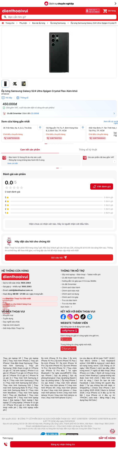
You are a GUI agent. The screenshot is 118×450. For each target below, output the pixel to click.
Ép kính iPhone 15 (49, 363)
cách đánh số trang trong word (97, 364)
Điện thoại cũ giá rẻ (21, 368)
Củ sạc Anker (47, 383)
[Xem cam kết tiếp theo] (114, 162)
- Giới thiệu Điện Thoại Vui (13, 328)
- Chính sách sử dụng (70, 294)
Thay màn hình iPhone (18, 361)
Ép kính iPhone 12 (57, 368)
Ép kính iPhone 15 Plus (65, 361)
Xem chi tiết (12, 163)
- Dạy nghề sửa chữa (11, 322)
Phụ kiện (23, 23)
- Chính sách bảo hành (70, 287)
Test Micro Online (88, 361)
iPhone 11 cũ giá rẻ (18, 373)
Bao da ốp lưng (38, 23)
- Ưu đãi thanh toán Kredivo (72, 278)
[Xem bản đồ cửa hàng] (40, 127)
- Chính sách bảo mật (70, 290)
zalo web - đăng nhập (99, 397)
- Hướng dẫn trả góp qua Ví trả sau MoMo (78, 281)
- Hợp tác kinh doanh (11, 325)
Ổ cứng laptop (16, 402)
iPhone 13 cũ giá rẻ (19, 375)
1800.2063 (26, 286)
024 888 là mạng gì (95, 363)
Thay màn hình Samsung (20, 364)
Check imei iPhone (100, 388)
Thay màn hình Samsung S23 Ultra (21, 383)
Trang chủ (10, 23)
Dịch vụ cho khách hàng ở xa (18, 304)
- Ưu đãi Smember (69, 284)
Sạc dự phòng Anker (50, 380)
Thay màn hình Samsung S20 (17, 385)
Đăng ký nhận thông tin (63, 444)
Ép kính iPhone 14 (54, 365)
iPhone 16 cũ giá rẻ (15, 405)
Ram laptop (27, 400)
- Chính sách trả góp (69, 297)
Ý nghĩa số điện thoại (100, 370)
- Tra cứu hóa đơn (68, 303)
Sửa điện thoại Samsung (21, 363)
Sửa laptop (15, 400)
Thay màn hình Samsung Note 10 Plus (20, 386)
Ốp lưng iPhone (68, 380)
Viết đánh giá (104, 186)
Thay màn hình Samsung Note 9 (20, 389)
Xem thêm (65, 307)
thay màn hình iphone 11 (55, 385)
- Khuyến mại (7, 315)
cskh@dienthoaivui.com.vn (21, 290)
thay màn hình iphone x (60, 390)
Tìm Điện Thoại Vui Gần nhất (18, 298)
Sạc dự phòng (60, 375)
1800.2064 (26, 283)
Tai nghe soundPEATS (61, 373)
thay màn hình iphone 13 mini (59, 391)
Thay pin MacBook (17, 395)
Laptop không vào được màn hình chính (97, 376)
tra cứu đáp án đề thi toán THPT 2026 (97, 358)
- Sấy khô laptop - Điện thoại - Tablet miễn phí (80, 274)
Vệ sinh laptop (19, 370)
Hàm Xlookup (92, 375)
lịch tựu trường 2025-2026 (97, 389)
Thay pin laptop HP (12, 358)
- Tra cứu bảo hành (69, 300)
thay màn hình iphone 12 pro (59, 397)
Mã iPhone (91, 368)
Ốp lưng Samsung (57, 23)
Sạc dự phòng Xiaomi (66, 378)
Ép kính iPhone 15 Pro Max (54, 358)
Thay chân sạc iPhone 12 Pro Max (59, 369)
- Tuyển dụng (7, 318)
